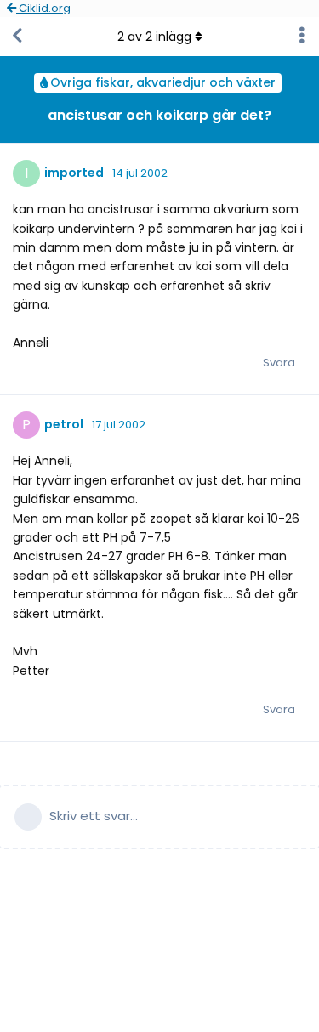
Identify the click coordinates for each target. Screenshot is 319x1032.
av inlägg (154, 36)
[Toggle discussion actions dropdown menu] (302, 36)
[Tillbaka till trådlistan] (17, 36)
